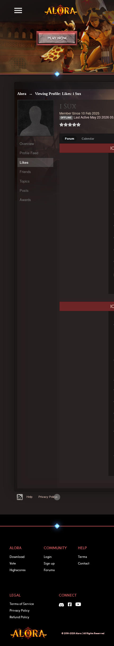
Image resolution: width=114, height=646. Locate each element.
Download (17, 556)
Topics (25, 181)
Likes (24, 162)
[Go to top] (57, 497)
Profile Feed (29, 152)
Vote (13, 563)
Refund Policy (19, 617)
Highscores (17, 569)
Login (48, 556)
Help (29, 496)
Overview (27, 143)
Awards (25, 199)
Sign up (49, 563)
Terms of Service (22, 603)
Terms (82, 556)
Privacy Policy (47, 496)
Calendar (88, 138)
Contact (83, 563)
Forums (49, 569)
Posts (24, 190)
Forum (69, 138)
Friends (25, 171)
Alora (21, 94)
